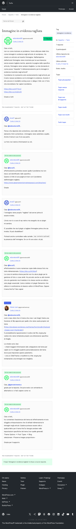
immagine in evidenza (64, 33)
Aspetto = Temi (13, 15)
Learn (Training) (44, 478)
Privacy (4, 488)
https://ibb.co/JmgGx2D (13, 92)
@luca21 (11, 168)
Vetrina (23, 478)
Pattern (23, 488)
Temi (22, 481)
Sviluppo (42, 485)
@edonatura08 (14, 126)
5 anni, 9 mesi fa (18, 41)
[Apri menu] (73, 3)
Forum (4, 9)
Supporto (42, 481)
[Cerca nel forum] (23, 21)
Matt (5, 498)
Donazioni (62, 485)
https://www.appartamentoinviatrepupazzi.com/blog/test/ (25, 183)
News (4, 481)
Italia (8, 514)
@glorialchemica (14, 385)
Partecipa (61, 478)
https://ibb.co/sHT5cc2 (12, 89)
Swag (60, 488)
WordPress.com (8, 495)
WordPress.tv (45, 488)
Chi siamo (5, 478)
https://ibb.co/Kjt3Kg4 (28, 271)
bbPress (6, 502)
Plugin (22, 485)
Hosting (5, 485)
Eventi (59, 481)
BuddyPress (7, 505)
